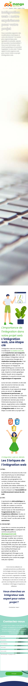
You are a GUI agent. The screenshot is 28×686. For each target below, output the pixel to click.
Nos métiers (5, 8)
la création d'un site (17, 351)
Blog (23, 8)
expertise (11, 8)
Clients (15, 8)
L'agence (19, 8)
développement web (8, 534)
